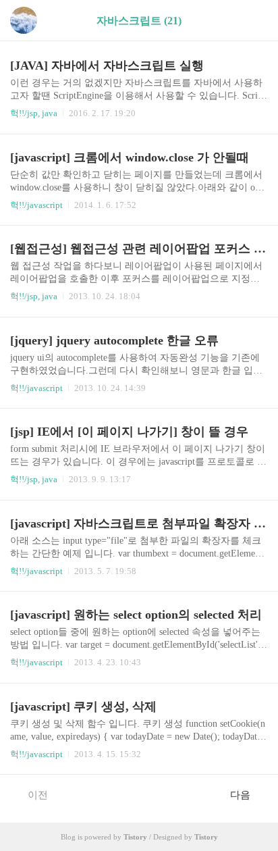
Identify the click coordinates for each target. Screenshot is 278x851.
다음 (240, 795)
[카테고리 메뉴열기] (254, 20)
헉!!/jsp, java (33, 113)
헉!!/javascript (36, 205)
